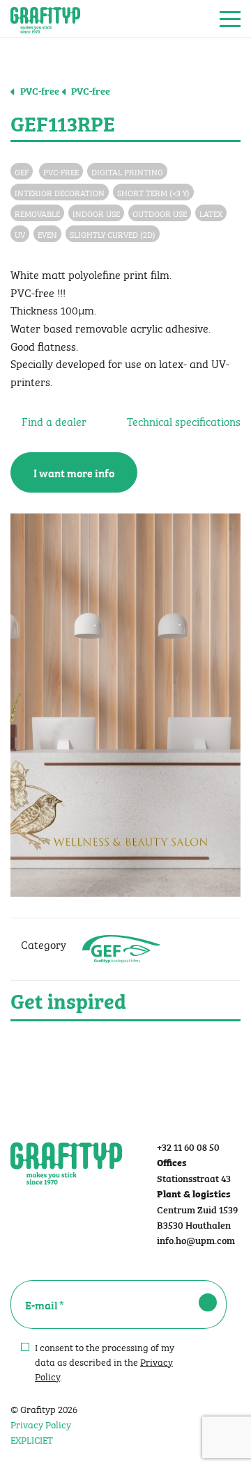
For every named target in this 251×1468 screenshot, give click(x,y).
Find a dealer (52, 420)
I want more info (73, 472)
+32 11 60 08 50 (188, 1146)
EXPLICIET (31, 1438)
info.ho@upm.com (196, 1239)
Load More (125, 1054)
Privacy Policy (40, 1423)
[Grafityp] (45, 19)
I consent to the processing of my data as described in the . (104, 1361)
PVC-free (38, 90)
